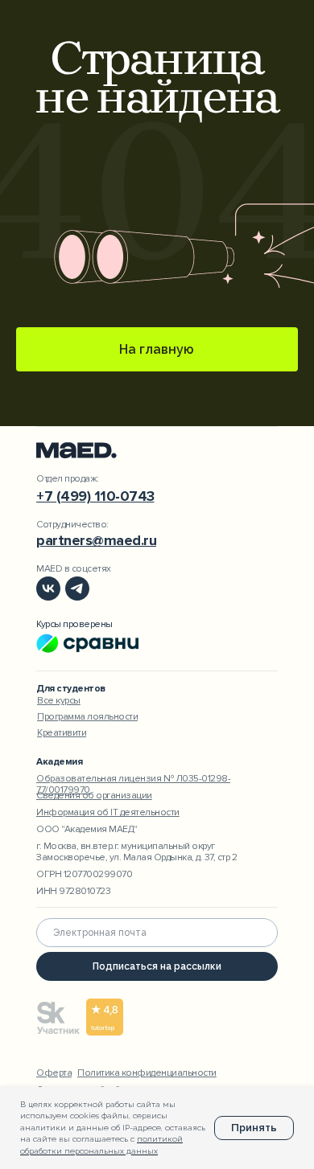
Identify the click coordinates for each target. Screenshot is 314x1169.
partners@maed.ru (96, 540)
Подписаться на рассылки (157, 966)
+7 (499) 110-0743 (95, 496)
